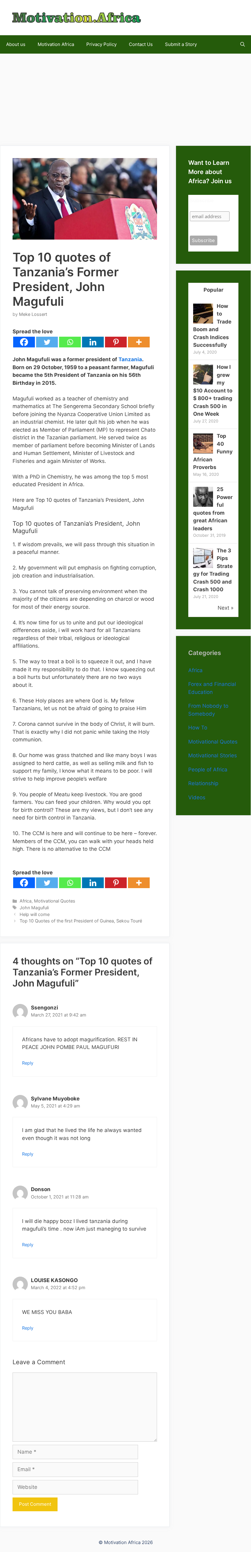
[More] (139, 342)
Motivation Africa (56, 44)
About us (15, 44)
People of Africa (207, 770)
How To (197, 728)
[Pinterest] (116, 342)
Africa (26, 900)
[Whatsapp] (70, 342)
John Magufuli (34, 907)
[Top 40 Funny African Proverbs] (203, 452)
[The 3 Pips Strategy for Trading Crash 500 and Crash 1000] (203, 566)
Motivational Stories (212, 755)
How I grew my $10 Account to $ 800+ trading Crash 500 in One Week (212, 390)
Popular (213, 290)
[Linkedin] (93, 342)
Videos (196, 797)
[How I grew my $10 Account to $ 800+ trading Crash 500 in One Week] (203, 383)
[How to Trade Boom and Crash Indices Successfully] (203, 322)
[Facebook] (24, 342)
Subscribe (202, 200)
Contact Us (141, 44)
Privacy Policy (101, 44)
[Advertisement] (125, 96)
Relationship (203, 783)
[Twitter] (47, 342)
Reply (27, 1063)
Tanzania (130, 359)
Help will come (35, 914)
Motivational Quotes (54, 900)
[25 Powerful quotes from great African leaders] (203, 505)
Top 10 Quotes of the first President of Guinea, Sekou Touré (81, 920)
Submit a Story (181, 44)
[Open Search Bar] (242, 44)
